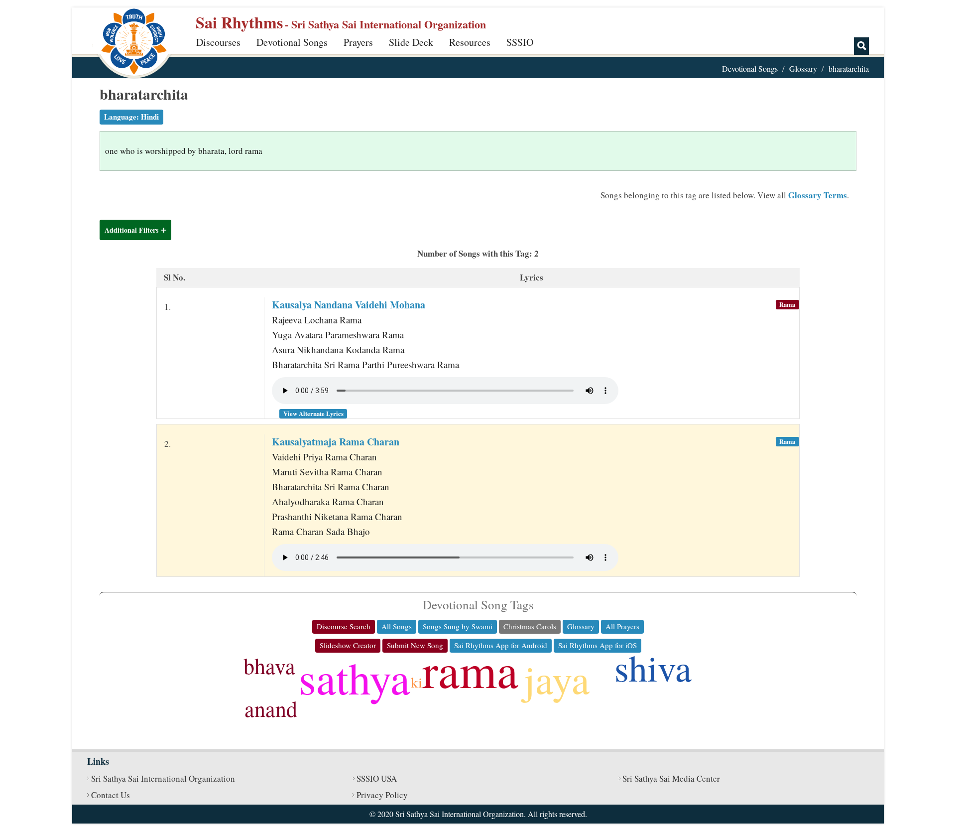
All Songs (396, 626)
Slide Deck (411, 42)
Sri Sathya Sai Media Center (671, 778)
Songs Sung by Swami (457, 626)
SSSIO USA (377, 778)
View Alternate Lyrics (313, 413)
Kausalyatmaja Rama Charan (335, 441)
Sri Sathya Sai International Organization (163, 778)
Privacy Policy (382, 795)
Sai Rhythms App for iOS (597, 645)
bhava (269, 665)
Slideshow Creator (348, 645)
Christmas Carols (529, 626)
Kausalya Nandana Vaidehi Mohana (348, 304)
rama (470, 669)
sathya (354, 677)
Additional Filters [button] (131, 230)
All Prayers (622, 626)
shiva (653, 667)
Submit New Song (415, 645)
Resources (469, 42)
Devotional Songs (292, 42)
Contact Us (110, 795)
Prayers (358, 42)
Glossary (803, 68)
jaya (557, 678)
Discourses (218, 42)
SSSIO (519, 42)
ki (416, 682)
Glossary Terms (817, 195)
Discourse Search (343, 626)
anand (270, 708)
